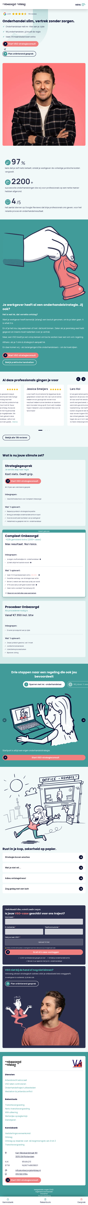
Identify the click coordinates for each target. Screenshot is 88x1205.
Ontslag (8, 1137)
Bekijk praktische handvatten (19, 362)
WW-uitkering (11, 1112)
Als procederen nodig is (16, 610)
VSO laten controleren (15, 1083)
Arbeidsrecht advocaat (16, 1080)
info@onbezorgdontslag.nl (28, 1170)
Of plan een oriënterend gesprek (18, 487)
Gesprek (81, 1202)
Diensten (10, 1074)
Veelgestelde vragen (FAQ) (44, 1190)
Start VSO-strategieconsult (22, 43)
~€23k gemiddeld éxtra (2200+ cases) (23, 539)
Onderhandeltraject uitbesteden (20, 1087)
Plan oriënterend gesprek (20, 53)
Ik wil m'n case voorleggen (46, 952)
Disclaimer (44, 1194)
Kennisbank (11, 1127)
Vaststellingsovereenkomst (18, 1133)
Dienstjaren (10, 1119)
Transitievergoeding (14, 1104)
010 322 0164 (21, 1174)
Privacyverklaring (44, 1196)
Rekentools (11, 1099)
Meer (14, 422)
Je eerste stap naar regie (17, 469)
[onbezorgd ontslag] (14, 4)
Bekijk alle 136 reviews (16, 437)
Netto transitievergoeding (17, 1108)
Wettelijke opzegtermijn (16, 1116)
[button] (78, 379)
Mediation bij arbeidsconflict (18, 1091)
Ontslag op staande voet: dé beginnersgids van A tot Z (30, 1140)
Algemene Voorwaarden (44, 1192)
